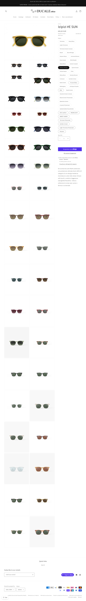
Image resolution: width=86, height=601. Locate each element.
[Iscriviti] (32, 575)
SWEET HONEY (64, 116)
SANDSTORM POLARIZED (67, 109)
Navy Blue (72, 41)
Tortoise (63, 41)
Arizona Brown (76, 57)
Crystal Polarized (65, 105)
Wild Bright (74, 60)
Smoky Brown (74, 75)
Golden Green (64, 124)
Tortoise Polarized (65, 120)
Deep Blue (63, 64)
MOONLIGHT (74, 112)
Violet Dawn (64, 72)
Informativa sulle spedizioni (75, 595)
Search (43, 565)
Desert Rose (64, 57)
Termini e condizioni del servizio (60, 595)
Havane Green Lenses (67, 94)
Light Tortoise (65, 45)
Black (62, 53)
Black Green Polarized (67, 98)
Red (61, 90)
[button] (6, 11)
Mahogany (63, 87)
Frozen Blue (73, 82)
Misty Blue (63, 75)
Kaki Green (64, 83)
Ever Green (64, 60)
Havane (62, 131)
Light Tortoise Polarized (67, 127)
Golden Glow (73, 79)
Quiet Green (76, 68)
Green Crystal (74, 64)
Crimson (63, 79)
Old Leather (63, 112)
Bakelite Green (65, 102)
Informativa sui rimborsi (33, 595)
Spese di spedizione (70, 33)
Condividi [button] (62, 190)
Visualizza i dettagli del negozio (68, 164)
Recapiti (80, 597)
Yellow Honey (64, 67)
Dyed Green (70, 90)
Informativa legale (72, 597)
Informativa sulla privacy (46, 595)
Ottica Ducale (14, 595)
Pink (73, 72)
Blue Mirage (71, 53)
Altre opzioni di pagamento (70, 153)
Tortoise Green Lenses (67, 49)
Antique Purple (75, 87)
